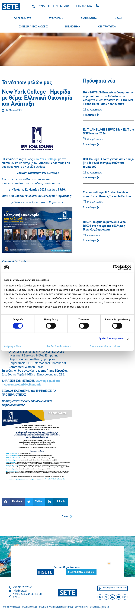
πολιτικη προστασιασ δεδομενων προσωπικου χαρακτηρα (63, 607)
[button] (33, 6)
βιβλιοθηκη (72, 26)
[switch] (51, 326)
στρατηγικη (56, 18)
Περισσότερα (89, 115)
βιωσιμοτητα (89, 18)
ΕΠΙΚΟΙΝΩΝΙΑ (83, 6)
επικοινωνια (95, 607)
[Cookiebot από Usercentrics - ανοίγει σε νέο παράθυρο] (115, 267)
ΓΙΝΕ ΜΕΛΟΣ (61, 6)
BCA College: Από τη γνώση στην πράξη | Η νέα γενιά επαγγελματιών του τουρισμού (108, 163)
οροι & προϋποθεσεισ (11, 607)
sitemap (105, 607)
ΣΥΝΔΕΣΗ (44, 6)
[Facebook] (100, 597)
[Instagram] (124, 597)
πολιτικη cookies (29, 607)
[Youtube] (118, 597)
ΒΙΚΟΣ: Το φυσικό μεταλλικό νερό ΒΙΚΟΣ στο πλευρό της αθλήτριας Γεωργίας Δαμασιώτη (104, 226)
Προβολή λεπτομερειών (111, 338)
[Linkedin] (112, 597)
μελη (118, 18)
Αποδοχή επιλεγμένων (59, 346)
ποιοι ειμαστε (22, 18)
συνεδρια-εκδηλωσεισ (33, 26)
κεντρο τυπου (107, 26)
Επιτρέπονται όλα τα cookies (104, 346)
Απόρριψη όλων (12, 346)
